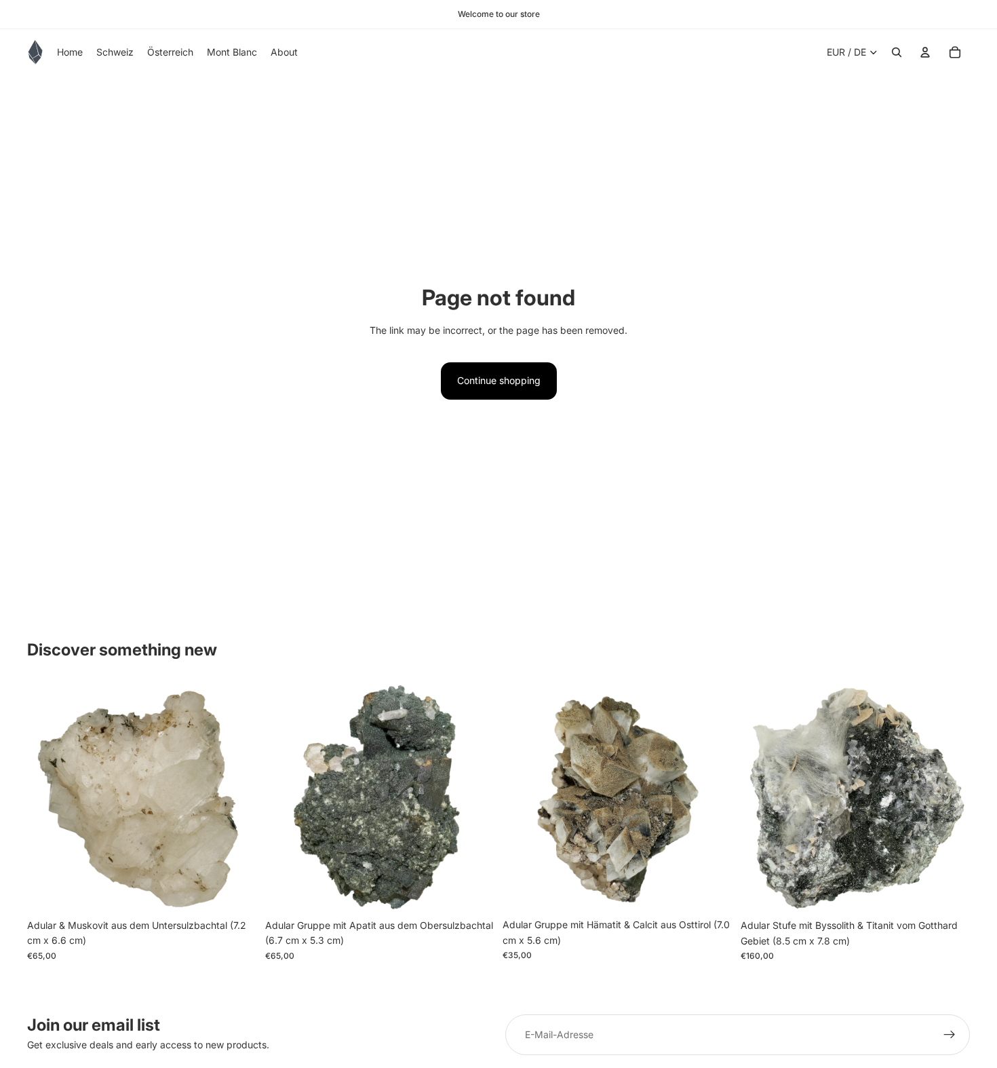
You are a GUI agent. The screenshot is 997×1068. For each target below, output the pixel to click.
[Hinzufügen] (236, 891)
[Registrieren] (949, 1035)
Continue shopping (499, 380)
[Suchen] (897, 52)
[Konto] (925, 52)
